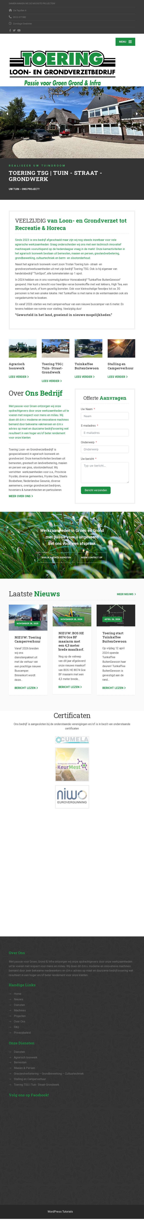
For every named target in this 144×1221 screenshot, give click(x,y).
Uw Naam (87, 409)
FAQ (16, 1027)
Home (17, 993)
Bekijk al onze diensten (56, 557)
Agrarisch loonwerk (17, 366)
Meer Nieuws (125, 594)
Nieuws (18, 999)
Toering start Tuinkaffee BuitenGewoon (114, 637)
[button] (7, 114)
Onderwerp (87, 442)
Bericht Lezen (25, 688)
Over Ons (19, 1021)
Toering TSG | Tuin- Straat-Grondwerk (52, 368)
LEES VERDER (17, 377)
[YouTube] (19, 30)
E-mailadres (88, 425)
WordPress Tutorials (60, 1211)
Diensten (19, 1005)
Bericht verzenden (96, 490)
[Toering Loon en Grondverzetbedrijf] (72, 68)
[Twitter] (14, 30)
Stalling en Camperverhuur (120, 366)
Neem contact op (91, 557)
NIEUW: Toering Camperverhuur (28, 639)
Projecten (20, 1016)
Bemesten (20, 1062)
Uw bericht (87, 458)
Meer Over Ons (20, 496)
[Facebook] (10, 30)
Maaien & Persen (24, 1068)
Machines (20, 1010)
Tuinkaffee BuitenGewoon (87, 366)
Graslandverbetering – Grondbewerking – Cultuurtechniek (49, 1073)
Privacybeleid (22, 1032)
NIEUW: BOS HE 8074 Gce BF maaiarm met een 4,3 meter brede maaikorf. (71, 641)
